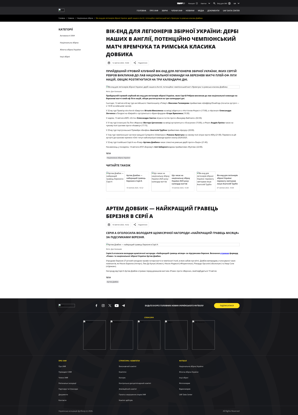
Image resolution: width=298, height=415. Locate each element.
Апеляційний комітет (128, 389)
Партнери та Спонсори (68, 389)
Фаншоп (191, 3)
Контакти (62, 400)
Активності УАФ (67, 35)
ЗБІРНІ (165, 10)
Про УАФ (63, 361)
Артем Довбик (112, 282)
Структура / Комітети (129, 361)
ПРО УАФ (154, 10)
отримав (224, 253)
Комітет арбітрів (126, 400)
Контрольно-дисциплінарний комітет (135, 383)
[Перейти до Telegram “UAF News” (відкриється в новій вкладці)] (123, 305)
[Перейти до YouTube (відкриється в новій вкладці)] (117, 305)
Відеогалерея (184, 389)
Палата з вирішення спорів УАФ (132, 394)
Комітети (122, 372)
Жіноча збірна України (70, 49)
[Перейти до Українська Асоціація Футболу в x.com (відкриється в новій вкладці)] (110, 305)
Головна (141, 10)
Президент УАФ (65, 372)
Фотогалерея (184, 383)
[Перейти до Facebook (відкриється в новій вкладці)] (96, 305)
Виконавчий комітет (127, 366)
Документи (213, 10)
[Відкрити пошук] (214, 3)
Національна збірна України (118, 158)
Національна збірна (85, 18)
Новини (190, 10)
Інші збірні (65, 56)
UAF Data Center (231, 10)
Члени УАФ (176, 10)
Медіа (201, 10)
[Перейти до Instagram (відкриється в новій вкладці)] (103, 305)
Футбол (183, 361)
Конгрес (122, 377)
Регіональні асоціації (67, 383)
